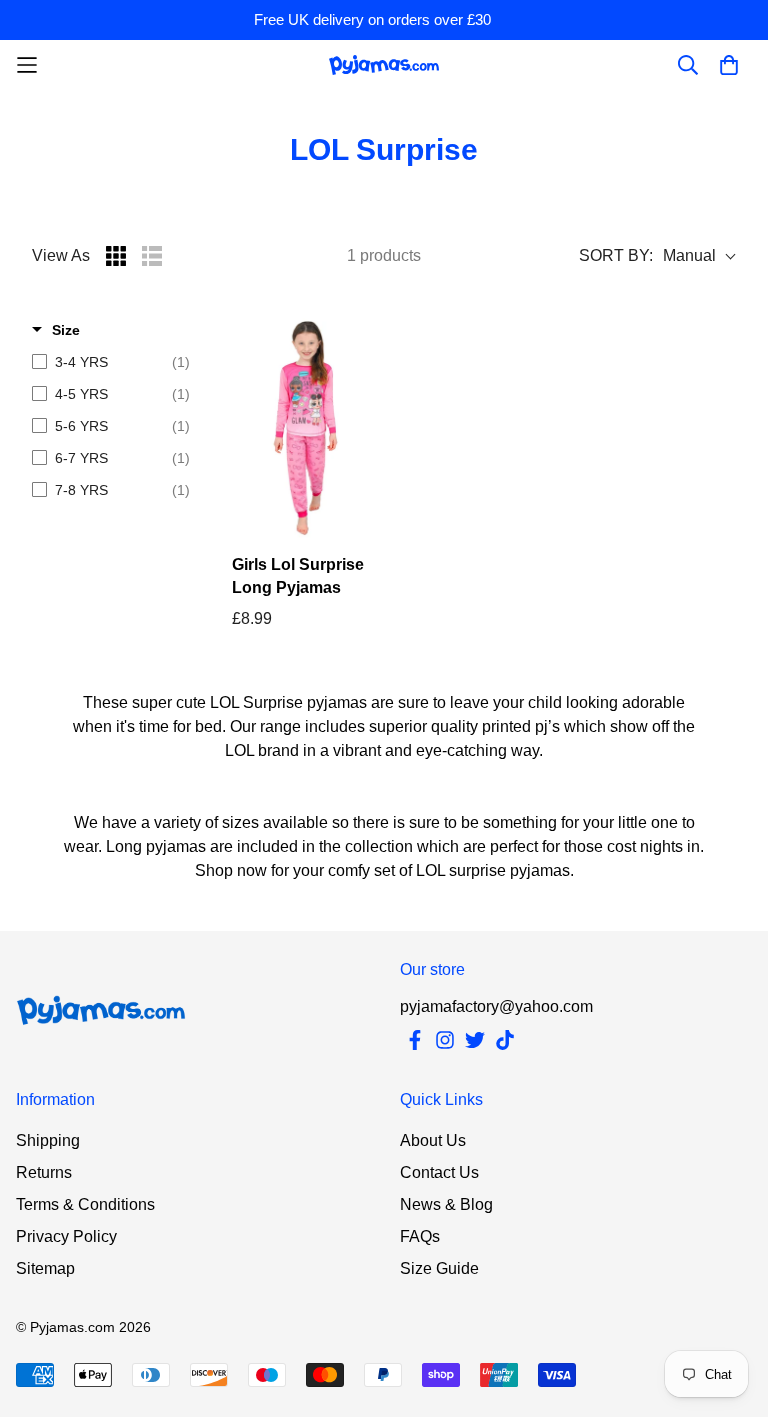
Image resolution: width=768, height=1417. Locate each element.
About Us (433, 1140)
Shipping (48, 1140)
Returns (44, 1172)
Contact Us (439, 1172)
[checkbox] (111, 362)
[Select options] (305, 428)
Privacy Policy (66, 1236)
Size (66, 330)
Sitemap (45, 1268)
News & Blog (446, 1204)
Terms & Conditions (85, 1204)
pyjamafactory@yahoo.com (496, 1006)
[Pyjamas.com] (384, 64)
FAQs (420, 1236)
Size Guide (439, 1268)
